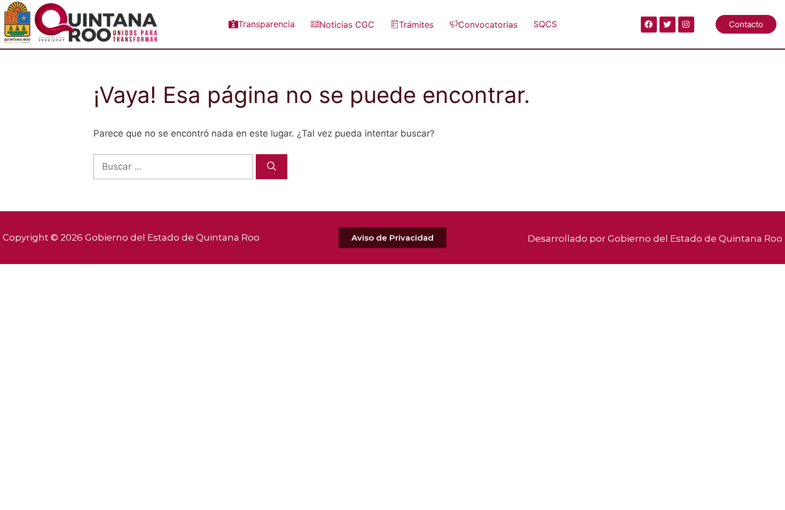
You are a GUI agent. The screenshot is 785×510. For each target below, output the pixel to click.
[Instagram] (686, 25)
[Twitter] (668, 25)
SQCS (545, 24)
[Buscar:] (174, 166)
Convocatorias (487, 24)
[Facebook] (649, 25)
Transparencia (266, 24)
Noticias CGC (346, 24)
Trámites (416, 24)
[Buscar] (271, 167)
